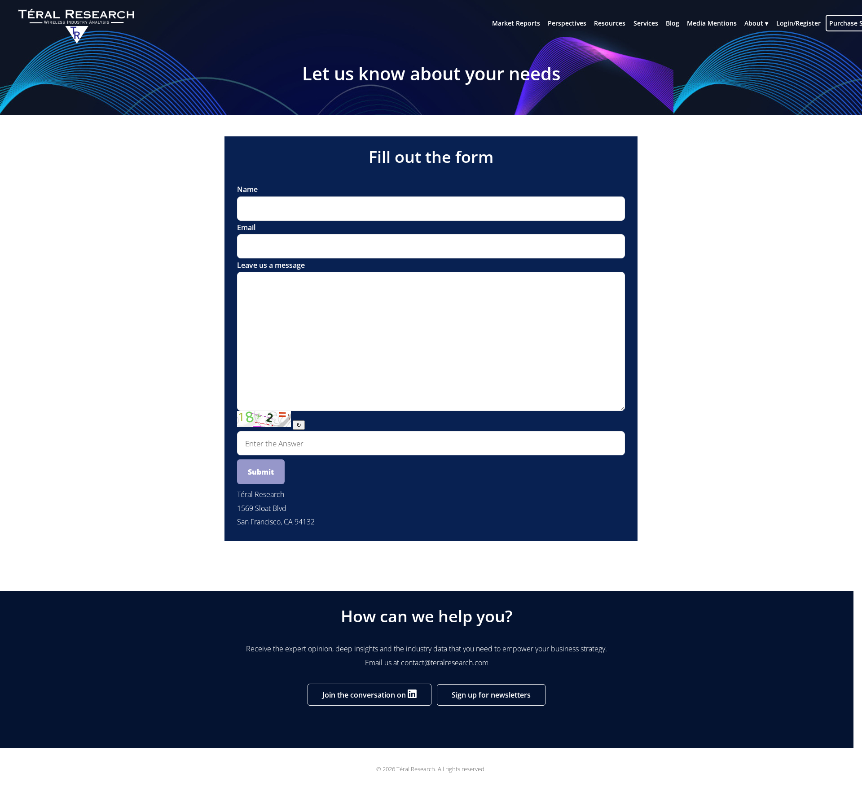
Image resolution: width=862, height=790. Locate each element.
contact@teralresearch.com (444, 663)
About (753, 23)
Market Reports (516, 23)
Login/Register (798, 23)
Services (645, 23)
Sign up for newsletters (491, 695)
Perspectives (567, 23)
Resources (609, 23)
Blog (672, 23)
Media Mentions (712, 23)
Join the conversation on (365, 695)
